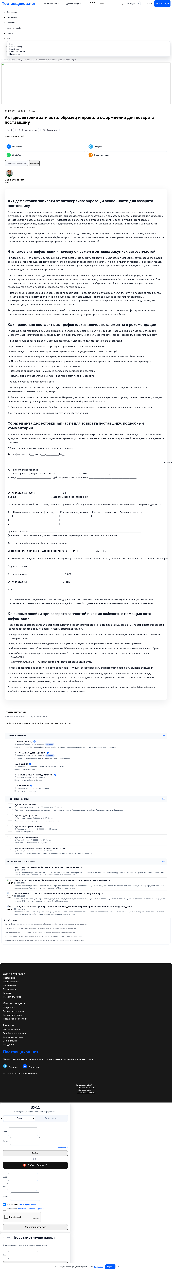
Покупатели (9, 1007)
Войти (149, 3)
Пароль (6, 1141)
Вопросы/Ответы (17, 51)
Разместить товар (12, 1015)
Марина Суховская (14, 179)
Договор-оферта (86, 1090)
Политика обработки (86, 1087)
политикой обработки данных (31, 1209)
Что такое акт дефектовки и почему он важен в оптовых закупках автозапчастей (40, 928)
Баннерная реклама (13, 1037)
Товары (10, 33)
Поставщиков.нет (19, 3)
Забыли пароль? (61, 1148)
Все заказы (12, 12)
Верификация (15, 49)
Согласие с (25, 1209)
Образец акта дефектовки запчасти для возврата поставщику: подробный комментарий (43, 936)
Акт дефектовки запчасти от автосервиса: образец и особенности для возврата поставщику (46, 924)
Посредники (9, 989)
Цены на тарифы (14, 28)
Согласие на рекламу (86, 1092)
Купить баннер (15, 46)
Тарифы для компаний (14, 1033)
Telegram (98, 147)
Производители (11, 981)
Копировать (34, 163)
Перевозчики (9, 985)
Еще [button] (8, 38)
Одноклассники (99, 155)
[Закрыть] (66, 1107)
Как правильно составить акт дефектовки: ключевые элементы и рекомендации (40, 932)
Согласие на (22, 1204)
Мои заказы (12, 17)
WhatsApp (16, 155)
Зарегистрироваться (35, 1227)
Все (163, 736)
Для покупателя (50, 4)
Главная (5, 60)
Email (5, 1132)
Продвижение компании (15, 1018)
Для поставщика (73, 4)
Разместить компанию (14, 1011)
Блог (11, 44)
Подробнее (98, 1267)
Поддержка (14, 54)
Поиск (92, 2)
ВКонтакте (17, 147)
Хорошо (110, 1267)
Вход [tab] (19, 1118)
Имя (5, 1187)
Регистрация (162, 3)
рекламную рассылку (28, 1204)
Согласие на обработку (86, 1085)
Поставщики (12, 22)
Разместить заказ (12, 997)
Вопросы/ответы (11, 1029)
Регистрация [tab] (51, 1118)
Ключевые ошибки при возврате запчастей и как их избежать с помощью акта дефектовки (44, 940)
